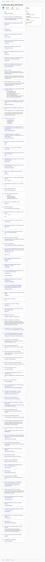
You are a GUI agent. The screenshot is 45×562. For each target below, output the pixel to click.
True (6, 214)
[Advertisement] (34, 36)
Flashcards (8, 1)
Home (3, 1)
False (9, 214)
